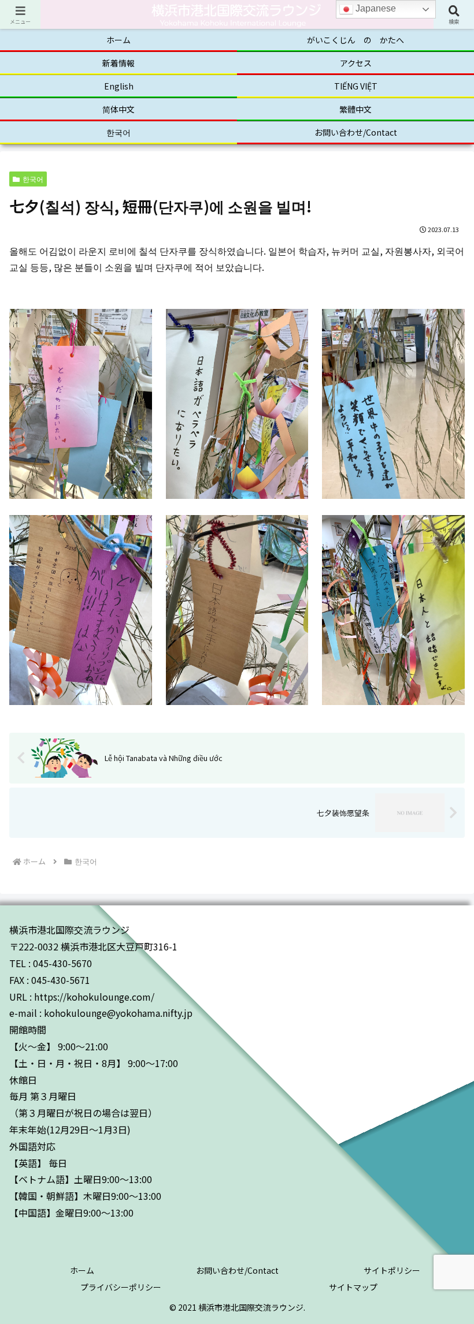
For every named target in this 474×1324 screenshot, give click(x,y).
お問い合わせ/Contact (237, 1270)
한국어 (33, 179)
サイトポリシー (392, 1270)
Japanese (374, 8)
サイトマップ (353, 1287)
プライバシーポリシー (120, 1287)
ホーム (82, 1270)
